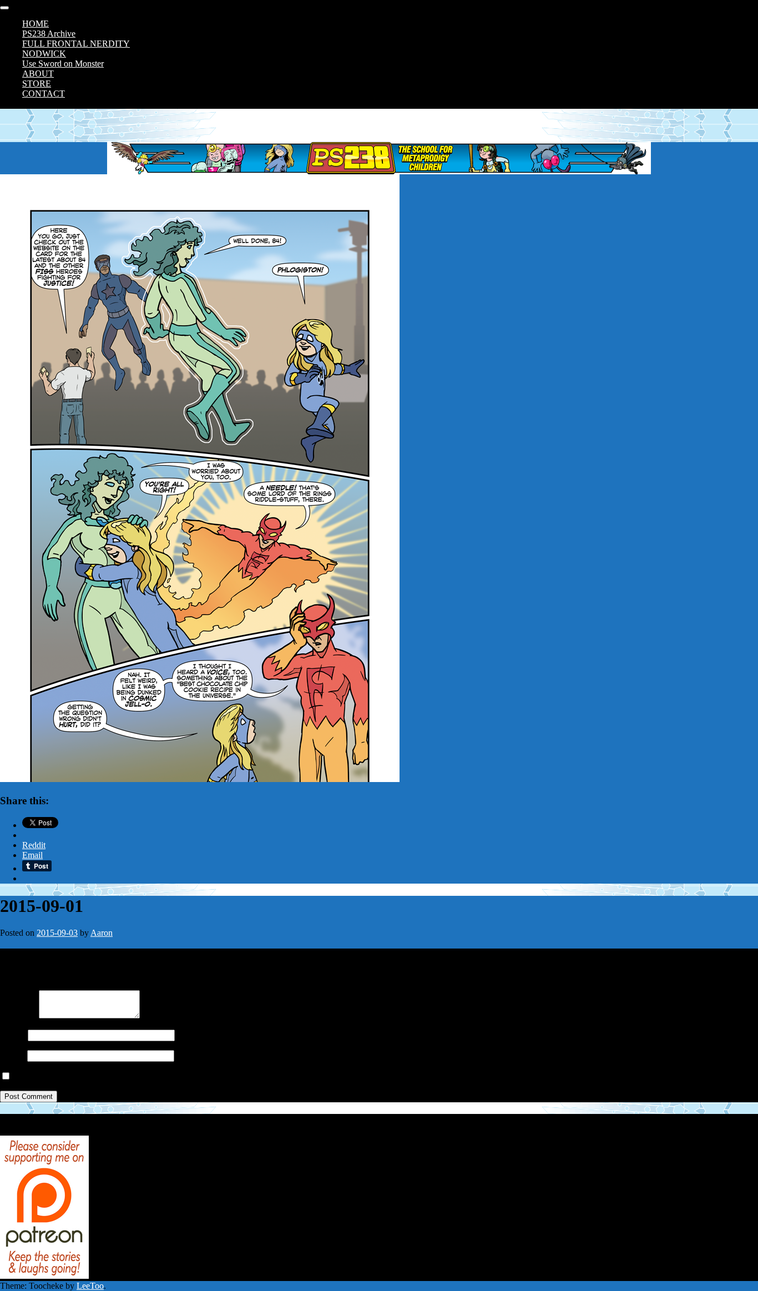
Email (10, 1055)
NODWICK (44, 53)
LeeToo (90, 1285)
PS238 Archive (48, 33)
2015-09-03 (57, 932)
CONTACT (43, 93)
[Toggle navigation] (4, 7)
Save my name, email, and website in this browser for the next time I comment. (151, 1076)
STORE (36, 83)
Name (10, 1035)
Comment (17, 1015)
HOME (35, 23)
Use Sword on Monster (63, 63)
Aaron (101, 932)
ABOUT (38, 73)
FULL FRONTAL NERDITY (76, 43)
